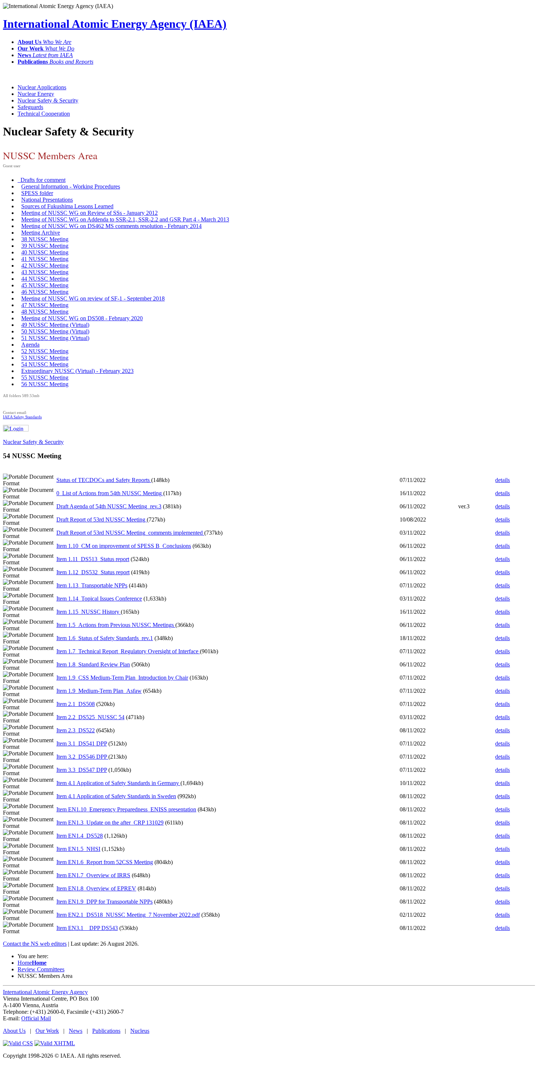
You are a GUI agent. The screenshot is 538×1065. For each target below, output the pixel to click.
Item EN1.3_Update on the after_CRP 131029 (110, 822)
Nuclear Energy (36, 94)
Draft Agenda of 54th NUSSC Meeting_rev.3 (108, 506)
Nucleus (139, 1031)
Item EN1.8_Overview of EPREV (96, 888)
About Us (14, 1031)
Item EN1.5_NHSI (78, 849)
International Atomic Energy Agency (45, 992)
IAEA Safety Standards (22, 417)
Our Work (47, 1031)
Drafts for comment (42, 180)
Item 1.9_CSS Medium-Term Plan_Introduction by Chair (122, 677)
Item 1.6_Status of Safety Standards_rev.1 (104, 638)
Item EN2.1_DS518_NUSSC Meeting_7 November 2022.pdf (128, 915)
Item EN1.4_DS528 (79, 836)
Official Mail (36, 1018)
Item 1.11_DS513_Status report (92, 559)
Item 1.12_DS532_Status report (93, 572)
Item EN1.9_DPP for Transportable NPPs (104, 901)
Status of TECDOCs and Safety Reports (103, 480)
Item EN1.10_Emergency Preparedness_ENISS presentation (126, 809)
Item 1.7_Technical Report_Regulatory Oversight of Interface (128, 651)
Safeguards (30, 107)
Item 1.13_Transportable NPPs (91, 585)
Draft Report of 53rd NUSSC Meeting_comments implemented (130, 533)
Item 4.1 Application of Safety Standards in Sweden (116, 796)
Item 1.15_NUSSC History (88, 612)
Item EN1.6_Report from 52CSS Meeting (104, 862)
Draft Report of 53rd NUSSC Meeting (101, 519)
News (75, 1031)
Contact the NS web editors (35, 944)
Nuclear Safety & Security (48, 100)
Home (32, 963)
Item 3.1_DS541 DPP (81, 743)
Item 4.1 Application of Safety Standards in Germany (118, 783)
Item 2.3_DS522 (75, 730)
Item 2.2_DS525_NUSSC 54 (90, 717)
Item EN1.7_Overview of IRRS (93, 875)
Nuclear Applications (42, 87)
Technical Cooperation (44, 114)
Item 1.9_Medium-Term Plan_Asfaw (99, 691)
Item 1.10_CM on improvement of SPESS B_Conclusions (123, 546)
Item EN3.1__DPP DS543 (87, 928)
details (502, 480)
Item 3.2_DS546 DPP (82, 757)
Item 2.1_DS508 (75, 704)
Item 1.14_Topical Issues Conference (99, 598)
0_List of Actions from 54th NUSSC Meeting (109, 493)
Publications (106, 1031)
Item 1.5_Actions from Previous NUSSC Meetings (115, 625)
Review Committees (41, 969)
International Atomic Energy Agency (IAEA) (115, 23)
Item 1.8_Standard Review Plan (93, 664)
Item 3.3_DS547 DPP (81, 770)
